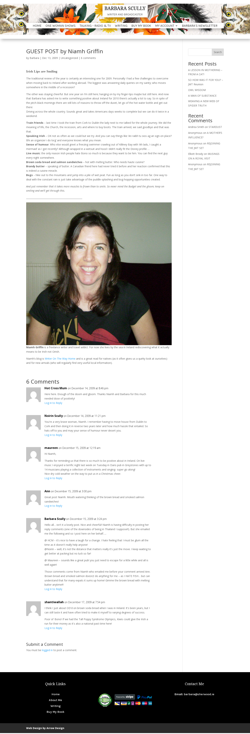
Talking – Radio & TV (95, 26)
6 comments (88, 58)
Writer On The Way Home (60, 358)
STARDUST (215, 127)
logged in (47, 650)
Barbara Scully (54, 519)
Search (218, 52)
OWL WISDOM (197, 90)
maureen (51, 448)
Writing (121, 26)
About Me (55, 700)
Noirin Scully (53, 416)
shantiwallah (54, 602)
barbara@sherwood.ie (199, 694)
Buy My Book (141, 26)
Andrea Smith (196, 127)
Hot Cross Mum (55, 388)
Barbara (34, 58)
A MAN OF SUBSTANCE (202, 95)
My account (164, 26)
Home (37, 26)
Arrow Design (55, 728)
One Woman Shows (61, 26)
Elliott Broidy (195, 154)
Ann (47, 491)
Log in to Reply (53, 403)
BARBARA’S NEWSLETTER (199, 26)
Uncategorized (69, 58)
